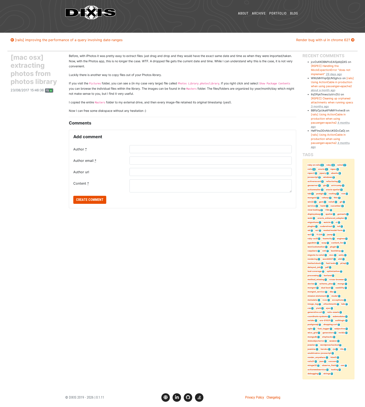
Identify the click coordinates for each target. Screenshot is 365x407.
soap (323, 243)
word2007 (328, 259)
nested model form (332, 230)
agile (310, 328)
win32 (311, 202)
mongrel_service (316, 292)
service (311, 206)
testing (334, 369)
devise (311, 284)
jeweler (311, 345)
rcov (325, 300)
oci (317, 230)
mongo (341, 284)
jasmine (312, 349)
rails (310, 169)
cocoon (332, 361)
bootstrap (336, 251)
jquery (323, 173)
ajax (328, 308)
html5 (333, 357)
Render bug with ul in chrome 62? (323, 40)
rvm (343, 193)
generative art (315, 312)
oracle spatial (333, 189)
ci (337, 222)
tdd (309, 193)
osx (342, 365)
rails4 (331, 202)
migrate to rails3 (316, 255)
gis (324, 185)
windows (327, 177)
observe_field (329, 365)
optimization (333, 271)
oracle (321, 169)
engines (341, 238)
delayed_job (314, 267)
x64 (340, 259)
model (334, 296)
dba (332, 292)
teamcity (327, 238)
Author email (84, 160)
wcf (309, 234)
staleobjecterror (316, 341)
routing (332, 193)
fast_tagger (324, 328)
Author (80, 149)
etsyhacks (327, 337)
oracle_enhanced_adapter (330, 218)
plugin (333, 247)
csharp (325, 197)
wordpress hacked (329, 345)
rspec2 (311, 173)
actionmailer (314, 189)
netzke (311, 320)
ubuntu (334, 173)
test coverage (315, 271)
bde (343, 304)
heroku (324, 349)
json (321, 361)
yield (318, 308)
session (333, 341)
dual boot (326, 288)
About (243, 13)
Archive (259, 13)
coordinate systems (318, 316)
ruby (328, 165)
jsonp (329, 234)
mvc (331, 255)
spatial (329, 214)
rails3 (340, 165)
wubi (310, 218)
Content (81, 183)
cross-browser (336, 279)
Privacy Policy (254, 397)
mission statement (317, 296)
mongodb (312, 337)
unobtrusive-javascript (319, 353)
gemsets (341, 214)
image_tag (313, 304)
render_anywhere (317, 357)
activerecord (314, 181)
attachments (329, 304)
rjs (334, 349)
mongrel (312, 288)
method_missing (316, 279)
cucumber (336, 206)
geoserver (313, 185)
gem (321, 202)
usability (339, 288)
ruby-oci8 (313, 238)
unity (341, 255)
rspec (333, 169)
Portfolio (278, 13)
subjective (339, 328)
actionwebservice (317, 369)
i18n (327, 210)
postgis (320, 193)
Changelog (273, 397)
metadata (312, 300)
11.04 (319, 234)
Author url (81, 172)
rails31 (311, 361)
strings (326, 373)
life (342, 349)
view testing (314, 210)
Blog (294, 13)
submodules (339, 316)
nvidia (342, 332)
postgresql (313, 324)
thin (336, 197)
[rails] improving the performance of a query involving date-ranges (68, 40)
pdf (327, 267)
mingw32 (312, 365)
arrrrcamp (336, 185)
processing (313, 275)
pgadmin (312, 243)
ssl (309, 230)
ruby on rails (314, 165)
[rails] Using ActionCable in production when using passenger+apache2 (332, 82)
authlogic (340, 320)
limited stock (314, 263)
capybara (312, 251)
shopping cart (330, 324)
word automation (316, 247)
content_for (337, 243)
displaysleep (314, 214)
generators (328, 332)
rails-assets (333, 312)
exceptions (337, 300)
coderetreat (326, 226)
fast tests (330, 263)
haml (323, 206)
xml (324, 251)
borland (328, 275)
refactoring (332, 181)
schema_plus (326, 284)
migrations (313, 222)
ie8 (338, 226)
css (309, 308)
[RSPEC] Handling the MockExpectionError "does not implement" (330, 70)
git (341, 202)
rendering (312, 259)
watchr (327, 222)
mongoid (312, 197)
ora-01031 (325, 320)
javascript (313, 177)
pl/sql (343, 263)
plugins (311, 226)
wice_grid (312, 332)
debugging (313, 373)
